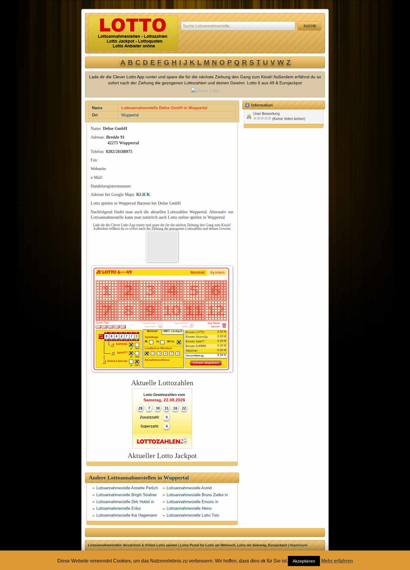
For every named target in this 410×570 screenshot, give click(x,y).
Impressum (299, 545)
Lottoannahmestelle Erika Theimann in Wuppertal (118, 509)
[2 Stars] (259, 118)
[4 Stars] (266, 118)
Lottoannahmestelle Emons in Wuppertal (192, 503)
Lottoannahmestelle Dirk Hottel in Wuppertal (125, 503)
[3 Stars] (262, 118)
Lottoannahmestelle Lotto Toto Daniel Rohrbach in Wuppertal (193, 516)
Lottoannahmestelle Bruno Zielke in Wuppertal (197, 496)
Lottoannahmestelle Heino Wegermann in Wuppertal (189, 509)
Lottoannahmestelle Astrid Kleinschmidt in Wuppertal (189, 489)
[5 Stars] (269, 118)
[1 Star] (255, 118)
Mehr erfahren (337, 561)
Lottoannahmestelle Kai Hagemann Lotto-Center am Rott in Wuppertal (126, 516)
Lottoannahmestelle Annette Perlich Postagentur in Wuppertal (127, 489)
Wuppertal (130, 115)
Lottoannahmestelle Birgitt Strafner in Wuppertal (126, 496)
